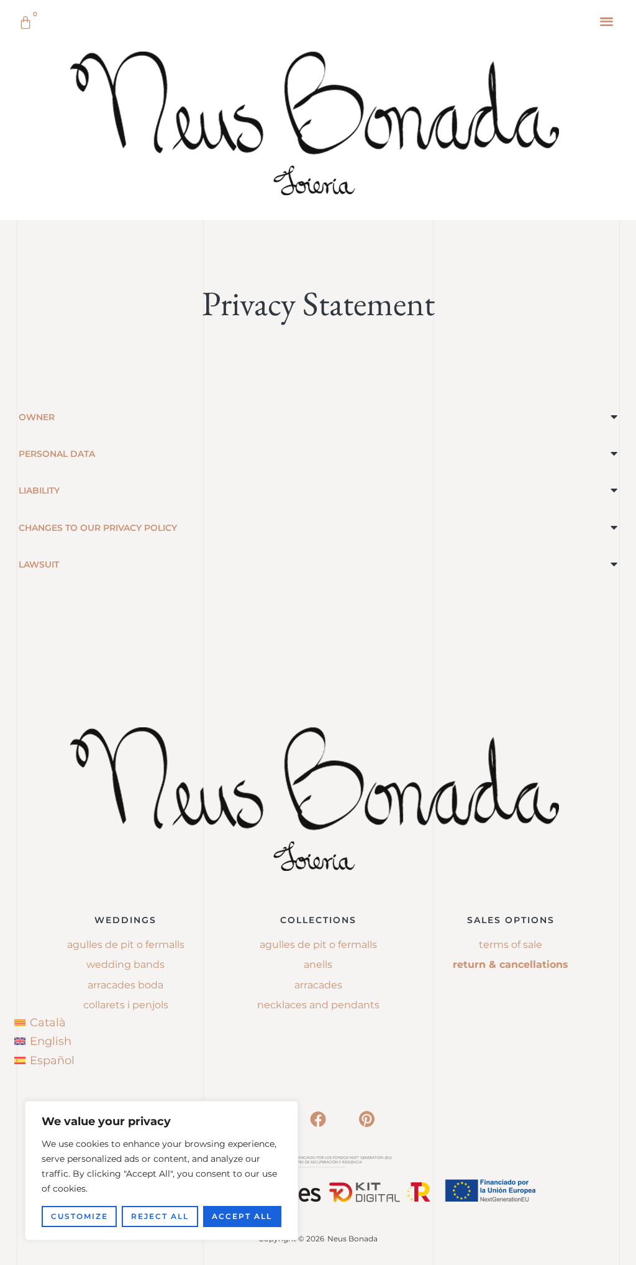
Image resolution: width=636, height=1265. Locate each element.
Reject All (160, 1216)
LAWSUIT (39, 564)
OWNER (37, 417)
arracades (318, 985)
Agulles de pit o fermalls (125, 944)
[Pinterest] (366, 1119)
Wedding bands (125, 964)
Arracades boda (125, 985)
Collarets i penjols (125, 1005)
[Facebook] (318, 1119)
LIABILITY (39, 490)
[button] (607, 21)
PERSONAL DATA (57, 453)
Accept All (242, 1216)
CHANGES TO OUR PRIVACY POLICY (98, 527)
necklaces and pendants (318, 1005)
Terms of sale (510, 944)
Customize (79, 1216)
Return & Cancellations (510, 964)
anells (318, 964)
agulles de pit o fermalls (318, 944)
